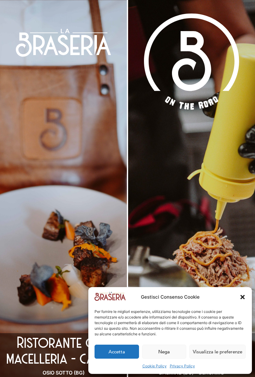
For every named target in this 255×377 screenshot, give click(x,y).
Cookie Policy (154, 366)
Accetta (117, 352)
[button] (242, 297)
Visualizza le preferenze (217, 352)
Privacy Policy (182, 366)
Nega (164, 352)
